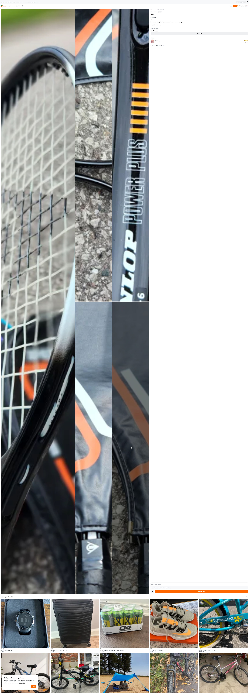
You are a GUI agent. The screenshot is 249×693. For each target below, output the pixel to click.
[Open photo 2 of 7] (93, 155)
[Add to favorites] (152, 591)
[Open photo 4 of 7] (93, 448)
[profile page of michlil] (152, 41)
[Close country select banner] (247, 1)
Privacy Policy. (22, 683)
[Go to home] (3, 6)
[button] (244, 597)
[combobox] (14, 6)
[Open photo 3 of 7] (130, 155)
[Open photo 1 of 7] (38, 301)
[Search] (22, 6)
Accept (33, 686)
